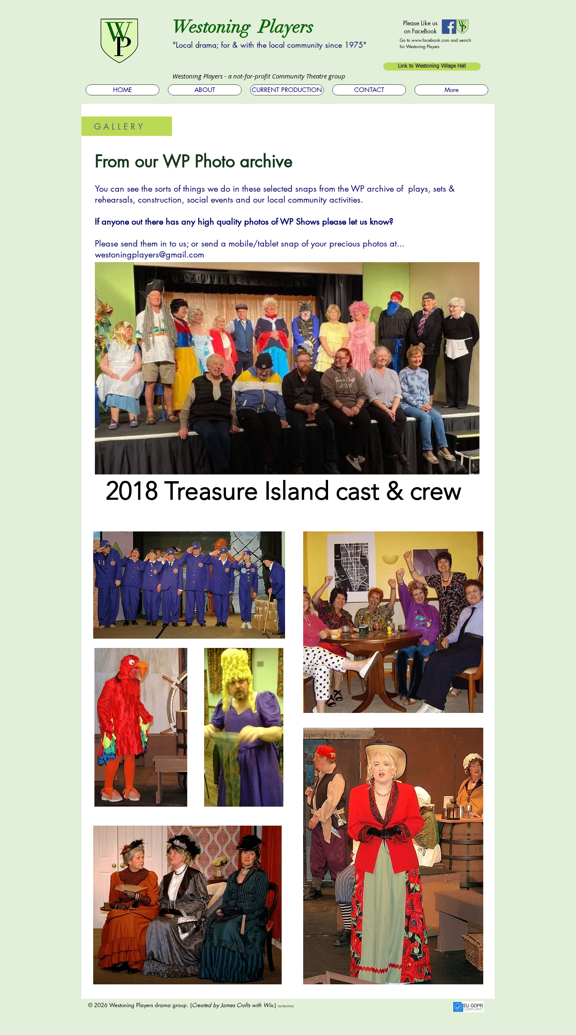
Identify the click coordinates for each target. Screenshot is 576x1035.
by (216, 1005)
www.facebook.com (430, 40)
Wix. (269, 1005)
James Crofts (235, 1005)
